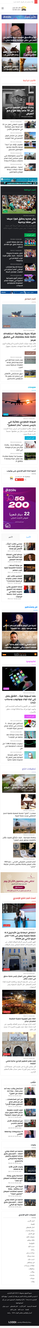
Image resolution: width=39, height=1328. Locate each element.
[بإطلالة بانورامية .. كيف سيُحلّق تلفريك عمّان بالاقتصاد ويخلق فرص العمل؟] (24, 825)
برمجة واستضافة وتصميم (24, 1322)
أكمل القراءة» (30, 353)
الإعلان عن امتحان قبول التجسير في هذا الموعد (14, 137)
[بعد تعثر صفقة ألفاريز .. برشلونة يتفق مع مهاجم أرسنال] (30, 242)
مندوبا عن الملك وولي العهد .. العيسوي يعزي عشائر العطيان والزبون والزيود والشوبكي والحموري (13, 1156)
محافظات (32, 1269)
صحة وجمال (31, 1256)
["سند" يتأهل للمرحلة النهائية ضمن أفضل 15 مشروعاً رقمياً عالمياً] (30, 755)
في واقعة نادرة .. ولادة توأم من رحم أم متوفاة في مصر (13, 447)
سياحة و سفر (30, 1253)
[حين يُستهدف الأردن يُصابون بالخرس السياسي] (30, 1123)
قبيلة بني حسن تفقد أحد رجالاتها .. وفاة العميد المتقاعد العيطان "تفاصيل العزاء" (13, 1190)
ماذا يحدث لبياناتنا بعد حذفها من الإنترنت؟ (14, 736)
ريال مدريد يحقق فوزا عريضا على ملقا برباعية (21, 220)
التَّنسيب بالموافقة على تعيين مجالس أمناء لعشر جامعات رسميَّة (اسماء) (13, 158)
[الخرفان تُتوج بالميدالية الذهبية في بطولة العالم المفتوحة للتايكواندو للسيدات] (30, 278)
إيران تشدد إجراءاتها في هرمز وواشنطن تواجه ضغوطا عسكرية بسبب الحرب (14, 363)
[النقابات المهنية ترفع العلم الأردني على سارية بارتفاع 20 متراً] (29, 65)
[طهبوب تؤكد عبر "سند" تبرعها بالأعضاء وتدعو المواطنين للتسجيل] (30, 144)
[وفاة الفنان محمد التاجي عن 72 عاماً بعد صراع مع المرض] (19, 102)
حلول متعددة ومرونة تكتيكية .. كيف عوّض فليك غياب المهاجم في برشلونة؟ (12, 257)
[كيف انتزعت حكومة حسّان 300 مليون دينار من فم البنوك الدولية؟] (30, 1112)
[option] (19, 47)
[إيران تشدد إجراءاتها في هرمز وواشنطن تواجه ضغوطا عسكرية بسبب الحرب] (30, 360)
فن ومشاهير (31, 1262)
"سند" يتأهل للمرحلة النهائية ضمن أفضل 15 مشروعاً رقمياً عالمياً (14, 757)
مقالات (32, 1272)
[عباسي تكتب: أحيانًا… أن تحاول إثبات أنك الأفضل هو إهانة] (29, 546)
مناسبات (32, 1275)
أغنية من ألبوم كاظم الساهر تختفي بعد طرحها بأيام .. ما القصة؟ (19, 627)
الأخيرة (28, 537)
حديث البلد (31, 1246)
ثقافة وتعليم (31, 1240)
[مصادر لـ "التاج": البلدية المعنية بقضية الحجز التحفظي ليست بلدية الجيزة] (28, 801)
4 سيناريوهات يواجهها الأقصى (13, 1133)
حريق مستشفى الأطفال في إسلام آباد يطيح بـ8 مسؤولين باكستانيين (13, 376)
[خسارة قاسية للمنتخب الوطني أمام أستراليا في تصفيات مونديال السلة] (30, 267)
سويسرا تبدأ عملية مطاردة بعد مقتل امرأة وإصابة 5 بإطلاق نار (12, 459)
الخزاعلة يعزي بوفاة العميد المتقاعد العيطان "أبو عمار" (13, 1178)
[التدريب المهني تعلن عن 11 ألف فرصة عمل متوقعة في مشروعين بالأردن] (30, 124)
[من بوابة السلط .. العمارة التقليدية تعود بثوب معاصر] (29, 568)
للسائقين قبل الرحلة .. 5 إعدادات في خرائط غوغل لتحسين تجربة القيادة (13, 726)
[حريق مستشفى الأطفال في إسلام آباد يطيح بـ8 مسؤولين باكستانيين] (30, 373)
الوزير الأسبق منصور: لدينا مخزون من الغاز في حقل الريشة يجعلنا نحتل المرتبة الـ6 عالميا (19, 40)
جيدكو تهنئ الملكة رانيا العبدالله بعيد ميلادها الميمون (14, 557)
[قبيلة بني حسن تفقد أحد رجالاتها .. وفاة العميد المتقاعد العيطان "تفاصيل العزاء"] (30, 1189)
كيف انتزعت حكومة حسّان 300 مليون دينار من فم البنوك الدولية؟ (14, 1112)
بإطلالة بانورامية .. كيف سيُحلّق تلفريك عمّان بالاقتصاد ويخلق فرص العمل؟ (19, 839)
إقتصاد (33, 1224)
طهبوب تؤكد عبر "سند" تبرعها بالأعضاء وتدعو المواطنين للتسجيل (14, 147)
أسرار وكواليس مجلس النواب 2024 (22, 1313)
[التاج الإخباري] (19, 8)
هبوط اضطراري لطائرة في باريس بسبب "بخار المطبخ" (21, 423)
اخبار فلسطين (30, 1227)
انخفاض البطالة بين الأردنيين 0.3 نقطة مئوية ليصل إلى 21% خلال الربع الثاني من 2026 (20, 936)
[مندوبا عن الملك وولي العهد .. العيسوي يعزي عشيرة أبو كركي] (30, 1202)
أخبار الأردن (31, 1221)
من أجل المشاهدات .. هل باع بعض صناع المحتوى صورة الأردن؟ (14, 1102)
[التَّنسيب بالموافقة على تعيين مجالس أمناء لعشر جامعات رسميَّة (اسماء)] (30, 156)
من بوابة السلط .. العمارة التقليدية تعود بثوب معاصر (13, 568)
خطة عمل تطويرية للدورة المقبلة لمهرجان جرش (22, 1020)
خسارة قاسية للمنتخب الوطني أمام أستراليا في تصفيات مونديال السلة (13, 269)
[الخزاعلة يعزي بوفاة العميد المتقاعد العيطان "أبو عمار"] (30, 1178)
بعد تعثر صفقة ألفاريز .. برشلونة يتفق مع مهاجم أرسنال (13, 244)
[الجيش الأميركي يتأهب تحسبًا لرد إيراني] (11, 65)
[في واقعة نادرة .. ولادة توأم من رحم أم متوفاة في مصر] (30, 445)
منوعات (32, 1278)
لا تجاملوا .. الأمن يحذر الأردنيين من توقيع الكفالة (11, 54)
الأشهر (10, 537)
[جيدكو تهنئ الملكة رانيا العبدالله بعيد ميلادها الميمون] (29, 557)
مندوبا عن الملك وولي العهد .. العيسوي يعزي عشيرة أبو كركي (13, 1202)
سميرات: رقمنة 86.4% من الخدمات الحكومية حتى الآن (12, 746)
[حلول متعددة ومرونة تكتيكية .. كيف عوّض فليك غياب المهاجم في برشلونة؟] (30, 253)
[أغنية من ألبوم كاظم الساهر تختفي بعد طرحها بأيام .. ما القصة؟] (19, 621)
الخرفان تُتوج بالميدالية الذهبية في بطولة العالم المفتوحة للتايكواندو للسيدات (13, 282)
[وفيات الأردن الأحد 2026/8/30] (30, 1169)
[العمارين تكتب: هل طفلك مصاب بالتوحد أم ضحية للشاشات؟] (29, 578)
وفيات (33, 1281)
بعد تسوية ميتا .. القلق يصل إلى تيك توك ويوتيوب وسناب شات (20, 699)
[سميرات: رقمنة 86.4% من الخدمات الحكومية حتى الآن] (30, 743)
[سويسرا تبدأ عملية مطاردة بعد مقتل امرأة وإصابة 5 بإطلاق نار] (30, 456)
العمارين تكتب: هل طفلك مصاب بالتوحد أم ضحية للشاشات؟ (14, 578)
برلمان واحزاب (30, 1230)
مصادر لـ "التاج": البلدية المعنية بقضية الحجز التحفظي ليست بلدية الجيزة (19, 814)
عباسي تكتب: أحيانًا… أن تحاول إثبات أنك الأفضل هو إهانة (14, 546)
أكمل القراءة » (30, 235)
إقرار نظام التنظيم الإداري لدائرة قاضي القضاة (21, 1062)
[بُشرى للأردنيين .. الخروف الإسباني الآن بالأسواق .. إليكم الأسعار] (19, 783)
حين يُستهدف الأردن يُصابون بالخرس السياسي (15, 1123)
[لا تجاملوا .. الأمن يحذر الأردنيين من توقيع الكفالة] (11, 50)
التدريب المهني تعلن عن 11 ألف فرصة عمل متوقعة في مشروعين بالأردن (12, 127)
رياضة (33, 1249)
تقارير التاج (13, 1309)
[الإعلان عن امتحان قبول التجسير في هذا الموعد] (30, 135)
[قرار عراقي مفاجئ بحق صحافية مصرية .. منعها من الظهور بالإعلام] (29, 50)
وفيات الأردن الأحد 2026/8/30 (16, 1168)
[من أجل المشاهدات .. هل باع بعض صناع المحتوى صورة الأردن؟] (30, 1102)
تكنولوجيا (32, 1243)
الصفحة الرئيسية (32, 1306)
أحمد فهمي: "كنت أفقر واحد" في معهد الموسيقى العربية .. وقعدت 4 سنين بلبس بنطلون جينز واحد (20, 647)
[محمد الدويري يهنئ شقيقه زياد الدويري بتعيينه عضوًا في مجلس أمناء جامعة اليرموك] (29, 589)
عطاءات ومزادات (29, 1265)
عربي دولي (31, 1259)
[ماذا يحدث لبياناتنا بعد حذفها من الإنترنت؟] (30, 734)
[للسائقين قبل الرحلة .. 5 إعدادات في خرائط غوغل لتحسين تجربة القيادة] (30, 723)
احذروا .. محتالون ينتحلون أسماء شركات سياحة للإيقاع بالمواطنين (13, 169)
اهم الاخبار (31, 1234)
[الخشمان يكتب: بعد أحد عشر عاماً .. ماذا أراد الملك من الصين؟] (30, 1091)
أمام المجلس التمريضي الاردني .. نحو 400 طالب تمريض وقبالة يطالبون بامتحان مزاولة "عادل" (20, 864)
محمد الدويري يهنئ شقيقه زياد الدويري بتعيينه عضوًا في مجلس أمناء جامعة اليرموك (14, 591)
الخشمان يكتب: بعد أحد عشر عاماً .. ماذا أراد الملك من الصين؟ (13, 1091)
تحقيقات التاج (31, 1237)
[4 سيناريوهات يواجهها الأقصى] (30, 1134)
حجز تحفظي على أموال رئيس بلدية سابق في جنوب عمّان (19, 977)
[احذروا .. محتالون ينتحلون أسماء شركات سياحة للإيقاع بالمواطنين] (30, 167)
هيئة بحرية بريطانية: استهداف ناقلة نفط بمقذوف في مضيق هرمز (19, 336)
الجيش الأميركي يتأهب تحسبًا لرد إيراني (11, 69)
